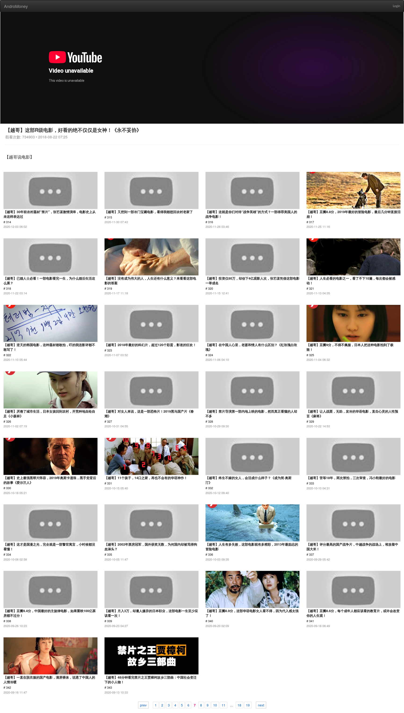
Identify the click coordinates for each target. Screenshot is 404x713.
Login (396, 6)
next (261, 705)
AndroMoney (16, 6)
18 (239, 705)
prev (143, 705)
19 (248, 705)
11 (223, 705)
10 (215, 705)
